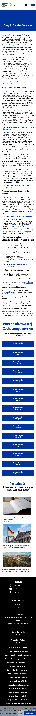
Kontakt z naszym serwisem (18, 611)
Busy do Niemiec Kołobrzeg (18, 362)
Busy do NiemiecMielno (18, 390)
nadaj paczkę (11, 292)
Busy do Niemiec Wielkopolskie (18, 663)
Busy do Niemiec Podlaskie (18, 696)
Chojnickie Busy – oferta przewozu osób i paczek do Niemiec (18, 619)
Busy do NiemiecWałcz (18, 399)
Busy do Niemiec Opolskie (18, 689)
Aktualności (18, 604)
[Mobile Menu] (26, 5)
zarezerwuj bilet (27, 282)
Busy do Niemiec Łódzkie (18, 681)
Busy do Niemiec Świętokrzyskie (18, 670)
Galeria (18, 608)
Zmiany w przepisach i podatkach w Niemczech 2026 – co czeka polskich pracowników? (16, 546)
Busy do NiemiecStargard (18, 436)
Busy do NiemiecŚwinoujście (18, 381)
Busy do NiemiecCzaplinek (18, 454)
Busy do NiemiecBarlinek (18, 445)
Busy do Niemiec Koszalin (18, 353)
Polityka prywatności (18, 614)
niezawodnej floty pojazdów (18, 225)
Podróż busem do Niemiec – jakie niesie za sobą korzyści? (16, 265)
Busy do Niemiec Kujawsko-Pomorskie (18, 659)
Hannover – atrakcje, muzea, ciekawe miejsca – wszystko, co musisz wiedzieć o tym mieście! (16, 570)
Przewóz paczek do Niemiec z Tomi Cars (22, 216)
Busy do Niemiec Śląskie (18, 666)
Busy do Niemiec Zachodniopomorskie (18, 655)
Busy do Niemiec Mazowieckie (18, 677)
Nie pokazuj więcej (29, 713)
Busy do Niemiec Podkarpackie (18, 685)
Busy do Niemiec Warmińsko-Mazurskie (18, 703)
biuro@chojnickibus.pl (19, 589)
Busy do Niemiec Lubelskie (18, 692)
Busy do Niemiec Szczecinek (18, 344)
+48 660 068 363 (28, 284)
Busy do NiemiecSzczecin (18, 427)
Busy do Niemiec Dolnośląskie (18, 700)
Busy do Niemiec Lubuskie (18, 648)
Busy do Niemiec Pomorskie (18, 651)
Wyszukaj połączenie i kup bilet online (18, 624)
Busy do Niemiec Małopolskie (18, 674)
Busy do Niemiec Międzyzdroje (18, 371)
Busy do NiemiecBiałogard (18, 418)
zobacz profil (16, 592)
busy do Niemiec (15, 48)
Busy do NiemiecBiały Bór (18, 408)
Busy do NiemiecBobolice (18, 473)
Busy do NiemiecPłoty (18, 463)
